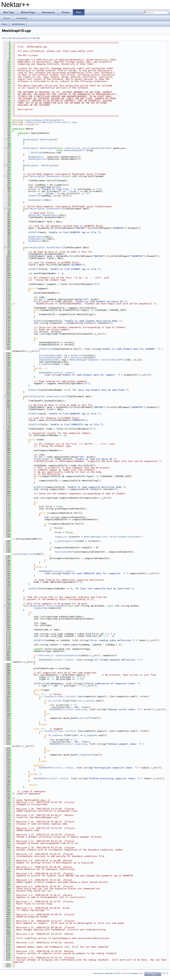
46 (6, 139)
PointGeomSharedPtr (51, 355)
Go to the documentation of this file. (21, 38)
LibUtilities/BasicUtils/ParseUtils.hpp (51, 122)
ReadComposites (37, 239)
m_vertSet (56, 701)
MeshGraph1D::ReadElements (46, 247)
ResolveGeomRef (64, 552)
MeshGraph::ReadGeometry (43, 215)
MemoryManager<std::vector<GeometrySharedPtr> (113, 536)
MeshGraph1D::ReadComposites (48, 396)
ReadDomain (35, 241)
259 (6, 606)
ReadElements (36, 236)
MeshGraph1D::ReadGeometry (46, 176)
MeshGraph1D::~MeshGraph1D (39, 165)
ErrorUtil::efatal (62, 372)
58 (6, 165)
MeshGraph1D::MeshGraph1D (39, 139)
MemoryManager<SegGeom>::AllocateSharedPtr (97, 359)
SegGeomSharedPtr (49, 359)
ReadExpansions (37, 159)
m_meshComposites (65, 541)
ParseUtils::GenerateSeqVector (59, 655)
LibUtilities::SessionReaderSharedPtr (88, 148)
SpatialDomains (18, 24)
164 (6, 396)
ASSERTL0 (33, 195)
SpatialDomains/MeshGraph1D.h (44, 120)
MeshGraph (37, 152)
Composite (61, 536)
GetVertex (77, 355)
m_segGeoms (45, 364)
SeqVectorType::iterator (61, 696)
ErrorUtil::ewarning (74, 709)
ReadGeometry (36, 157)
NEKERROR (44, 372)
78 (6, 208)
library (4, 24)
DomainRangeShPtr (74, 150)
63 (6, 176)
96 (6, 247)
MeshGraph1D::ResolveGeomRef (48, 606)
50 (6, 148)
